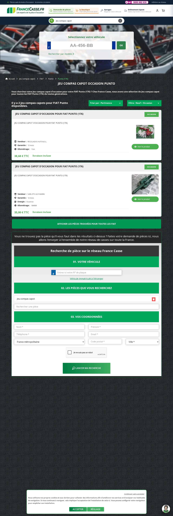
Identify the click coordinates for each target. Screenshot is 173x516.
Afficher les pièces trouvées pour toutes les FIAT (86, 223)
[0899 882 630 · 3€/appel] (136, 2)
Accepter (78, 509)
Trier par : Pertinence (106, 103)
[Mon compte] (157, 10)
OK (121, 45)
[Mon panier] (163, 10)
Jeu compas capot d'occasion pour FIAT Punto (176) (49, 114)
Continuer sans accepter (134, 494)
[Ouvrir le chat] (166, 510)
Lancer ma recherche (88, 368)
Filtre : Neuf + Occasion (144, 103)
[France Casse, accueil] (25, 10)
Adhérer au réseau (159, 2)
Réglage (95, 509)
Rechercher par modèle (60, 53)
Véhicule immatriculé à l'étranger (86, 278)
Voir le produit (144, 146)
